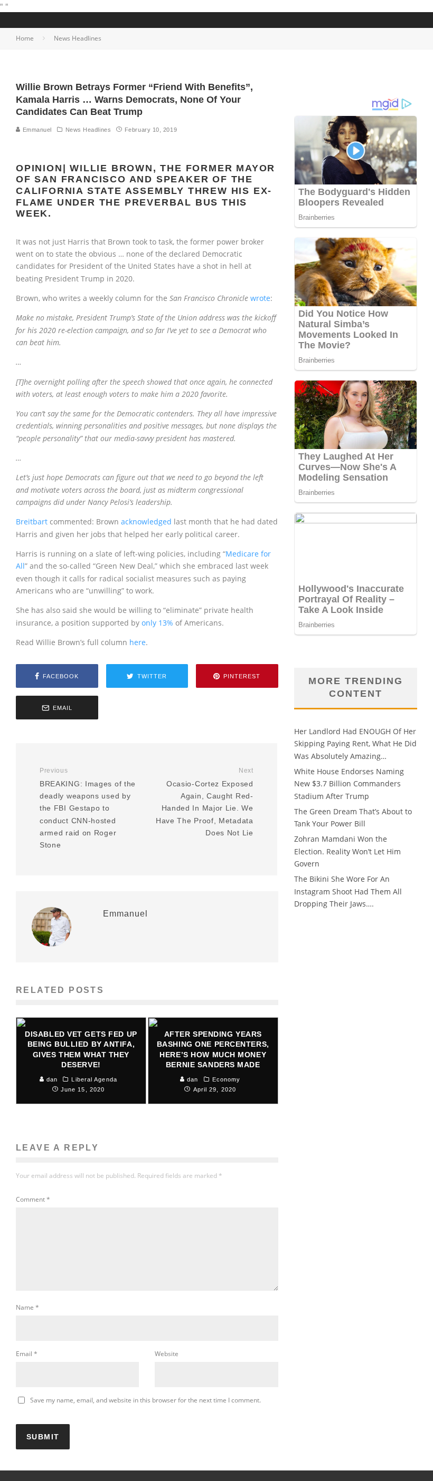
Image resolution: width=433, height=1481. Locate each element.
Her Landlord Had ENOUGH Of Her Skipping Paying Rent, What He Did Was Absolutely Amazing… (355, 743)
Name (27, 1307)
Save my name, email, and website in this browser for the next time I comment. (145, 1400)
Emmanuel (36, 129)
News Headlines (88, 129)
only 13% (157, 623)
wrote (260, 298)
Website (166, 1353)
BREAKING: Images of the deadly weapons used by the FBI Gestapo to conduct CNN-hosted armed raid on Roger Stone (88, 808)
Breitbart (32, 522)
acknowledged (146, 522)
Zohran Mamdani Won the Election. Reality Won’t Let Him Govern (347, 851)
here (137, 642)
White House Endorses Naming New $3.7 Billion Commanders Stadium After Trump (349, 783)
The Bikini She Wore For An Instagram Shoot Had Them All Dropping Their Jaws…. (348, 891)
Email (26, 1353)
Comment (33, 1199)
